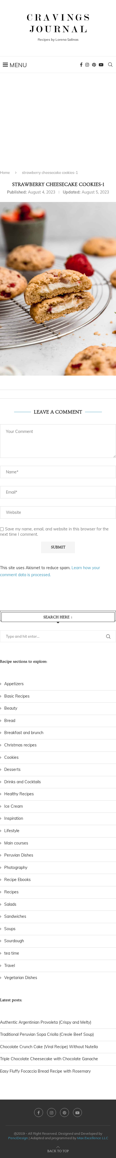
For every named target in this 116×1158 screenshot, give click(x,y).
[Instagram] (87, 64)
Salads (10, 904)
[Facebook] (81, 64)
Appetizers (14, 683)
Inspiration (13, 818)
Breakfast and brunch (23, 732)
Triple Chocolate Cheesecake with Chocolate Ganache (49, 1058)
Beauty (10, 708)
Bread (9, 720)
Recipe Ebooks (17, 879)
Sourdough (14, 940)
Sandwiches (15, 916)
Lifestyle (11, 830)
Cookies (11, 757)
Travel (9, 965)
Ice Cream (13, 806)
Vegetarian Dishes (20, 977)
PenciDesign (18, 1138)
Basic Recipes (17, 696)
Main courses (16, 843)
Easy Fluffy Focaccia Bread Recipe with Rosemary (45, 1071)
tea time (11, 953)
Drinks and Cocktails (22, 781)
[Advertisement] (58, 126)
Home (5, 172)
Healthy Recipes (19, 793)
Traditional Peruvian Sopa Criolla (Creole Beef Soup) (47, 1034)
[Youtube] (101, 64)
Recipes (11, 891)
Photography (15, 867)
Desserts (12, 769)
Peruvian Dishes (18, 855)
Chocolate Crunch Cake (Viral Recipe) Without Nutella (49, 1046)
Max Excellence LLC (92, 1138)
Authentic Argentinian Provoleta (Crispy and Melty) (45, 1022)
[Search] (110, 64)
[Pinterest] (94, 64)
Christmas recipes (20, 745)
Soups (9, 928)
